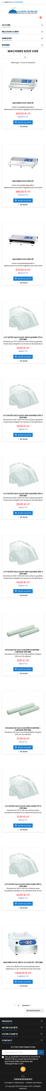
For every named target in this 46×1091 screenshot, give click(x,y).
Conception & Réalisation (14, 1083)
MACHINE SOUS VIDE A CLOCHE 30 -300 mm (23, 962)
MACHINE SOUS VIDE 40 (23, 181)
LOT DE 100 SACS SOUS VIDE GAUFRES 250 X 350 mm (23, 494)
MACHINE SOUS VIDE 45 (23, 259)
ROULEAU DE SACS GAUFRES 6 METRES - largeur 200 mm (23, 651)
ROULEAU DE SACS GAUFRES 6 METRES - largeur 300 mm (23, 729)
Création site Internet (34, 1083)
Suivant (26, 1005)
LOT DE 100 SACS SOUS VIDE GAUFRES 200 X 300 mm (23, 416)
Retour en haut (35, 1011)
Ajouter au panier (23, 122)
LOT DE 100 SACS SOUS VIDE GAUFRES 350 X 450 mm (23, 572)
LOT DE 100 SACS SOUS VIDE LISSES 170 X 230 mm (23, 807)
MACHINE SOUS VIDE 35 (23, 103)
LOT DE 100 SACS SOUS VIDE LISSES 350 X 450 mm (23, 885)
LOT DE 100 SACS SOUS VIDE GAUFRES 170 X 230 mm (23, 338)
